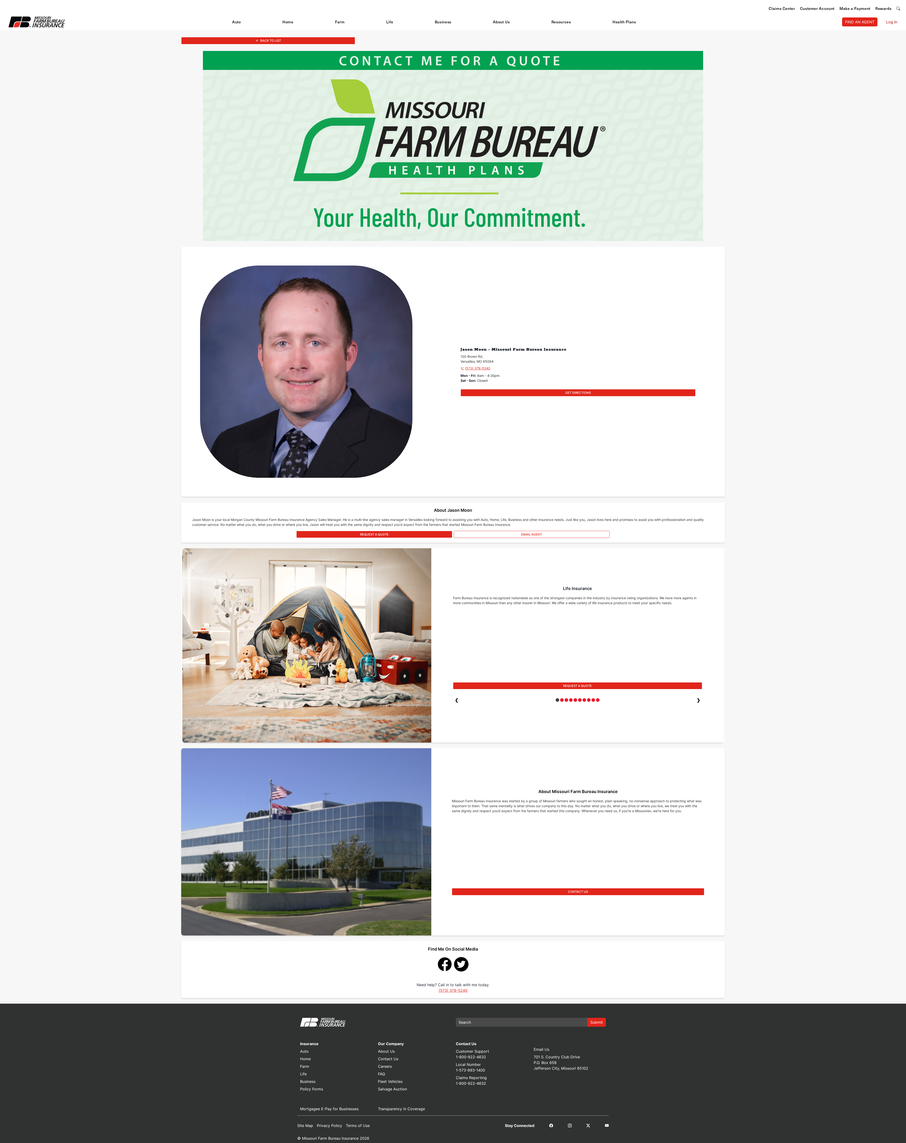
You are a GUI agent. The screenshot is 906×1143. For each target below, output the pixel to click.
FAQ (381, 1074)
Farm (340, 21)
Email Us (541, 1049)
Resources (561, 21)
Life (389, 21)
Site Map (305, 1125)
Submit (596, 1022)
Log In (891, 22)
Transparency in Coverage (401, 1108)
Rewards (883, 8)
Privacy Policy (329, 1125)
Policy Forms (311, 1089)
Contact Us (388, 1058)
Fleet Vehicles (390, 1081)
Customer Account (817, 8)
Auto (236, 21)
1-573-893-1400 (470, 1070)
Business (443, 21)
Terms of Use (358, 1125)
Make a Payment (854, 8)
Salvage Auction (392, 1089)
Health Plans (624, 21)
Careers (385, 1066)
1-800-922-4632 (471, 1057)
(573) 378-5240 (477, 368)
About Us (501, 21)
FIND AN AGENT (859, 22)
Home (288, 21)
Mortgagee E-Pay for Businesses (329, 1108)
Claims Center (782, 8)
